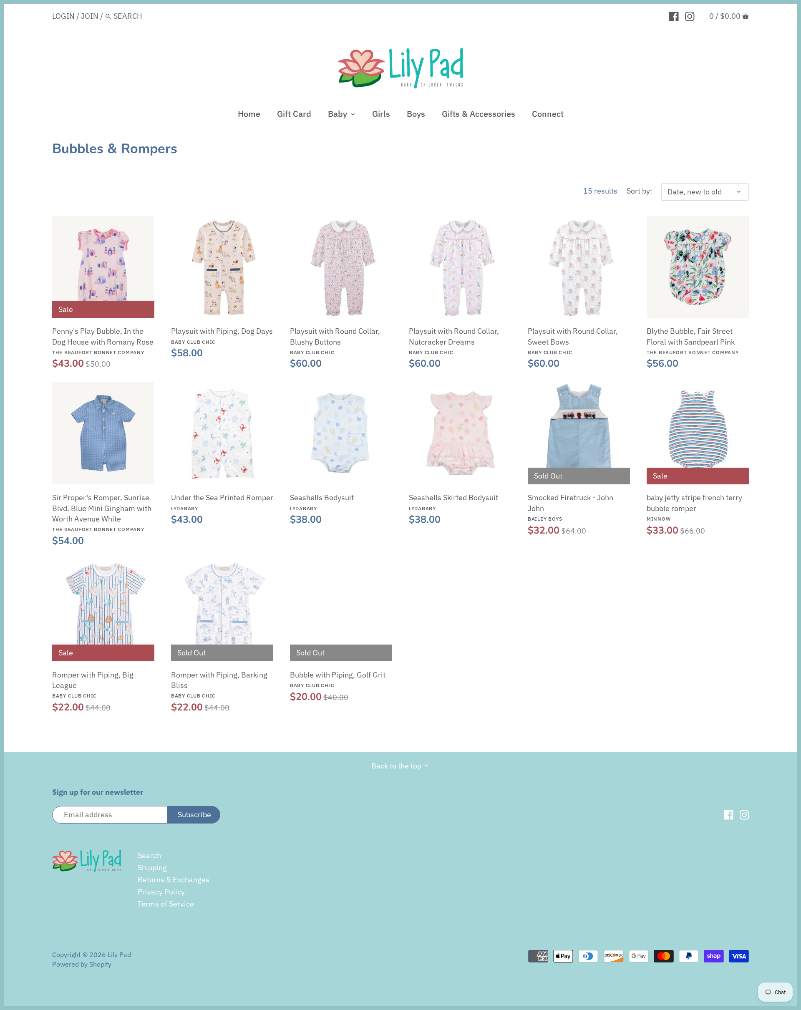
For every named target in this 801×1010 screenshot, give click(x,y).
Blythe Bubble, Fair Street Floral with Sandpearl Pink (693, 340)
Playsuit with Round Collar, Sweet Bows (573, 340)
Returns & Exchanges (173, 879)
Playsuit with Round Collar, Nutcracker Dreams (454, 340)
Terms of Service (166, 904)
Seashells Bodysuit (322, 502)
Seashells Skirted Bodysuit (453, 502)
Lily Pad (119, 954)
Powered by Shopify (81, 964)
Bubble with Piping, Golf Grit (337, 679)
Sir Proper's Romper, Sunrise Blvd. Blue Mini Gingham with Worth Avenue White (101, 512)
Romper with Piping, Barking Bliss (219, 684)
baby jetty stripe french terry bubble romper (694, 507)
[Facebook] (674, 16)
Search (149, 855)
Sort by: (639, 191)
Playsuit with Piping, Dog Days (222, 335)
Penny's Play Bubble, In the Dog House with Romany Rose (103, 340)
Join (89, 16)
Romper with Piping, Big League (93, 684)
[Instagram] (690, 16)
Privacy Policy (161, 892)
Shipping (152, 867)
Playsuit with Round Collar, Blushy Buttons (335, 340)
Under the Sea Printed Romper (222, 502)
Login (63, 16)
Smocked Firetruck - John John (570, 507)
